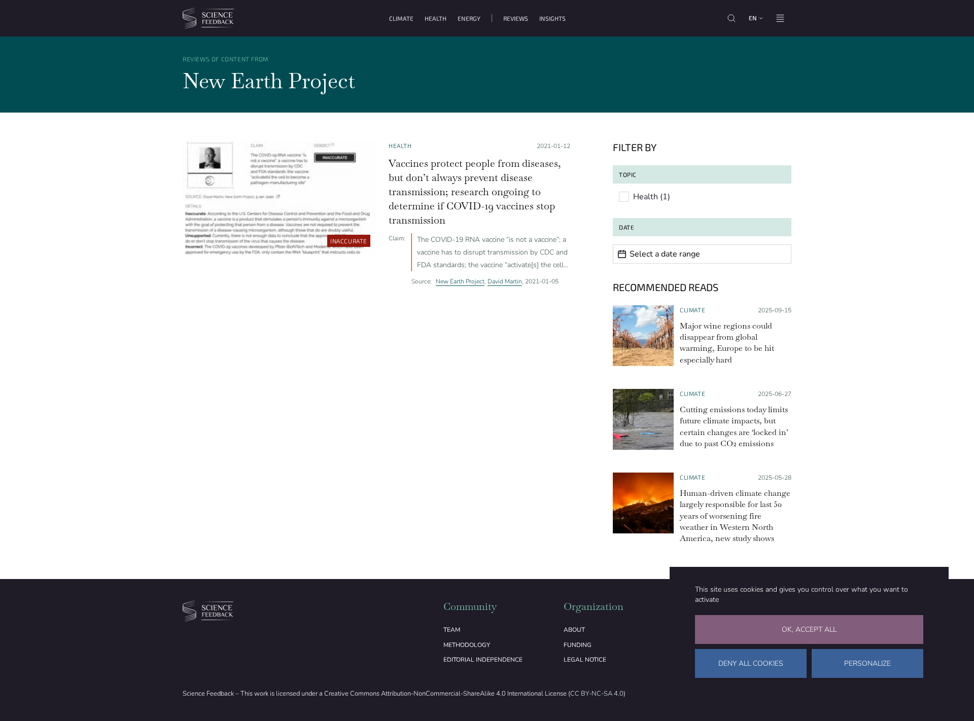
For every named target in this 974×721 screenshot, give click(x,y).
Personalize (867, 663)
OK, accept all (809, 629)
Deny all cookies (750, 663)
